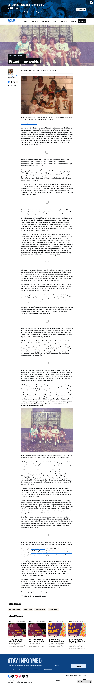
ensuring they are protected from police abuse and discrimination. (51, 553)
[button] (14, 82)
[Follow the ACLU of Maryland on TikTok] (23, 676)
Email (56, 660)
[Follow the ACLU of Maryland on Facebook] (9, 676)
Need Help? (69, 675)
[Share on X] (11, 82)
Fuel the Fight (81, 9)
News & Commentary (16, 56)
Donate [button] (81, 21)
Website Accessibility (27, 682)
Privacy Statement (19, 682)
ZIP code (57, 665)
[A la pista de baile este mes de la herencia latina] (37, 635)
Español (73, 21)
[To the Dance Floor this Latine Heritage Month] (17, 635)
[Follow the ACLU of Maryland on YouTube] (16, 676)
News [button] (54, 21)
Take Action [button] (63, 21)
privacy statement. (48, 669)
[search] (84, 680)
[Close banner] (91, 2)
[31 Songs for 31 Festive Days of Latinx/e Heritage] (57, 635)
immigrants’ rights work (38, 549)
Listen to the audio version (29, 124)
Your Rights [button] (45, 21)
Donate (84, 675)
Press (75, 675)
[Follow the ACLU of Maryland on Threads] (27, 676)
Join (80, 675)
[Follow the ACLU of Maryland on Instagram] (20, 676)
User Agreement (11, 682)
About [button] (26, 21)
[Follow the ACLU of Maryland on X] (12, 676)
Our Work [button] (35, 21)
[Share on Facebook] (9, 82)
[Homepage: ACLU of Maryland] (12, 21)
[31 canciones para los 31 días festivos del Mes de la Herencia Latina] (77, 635)
